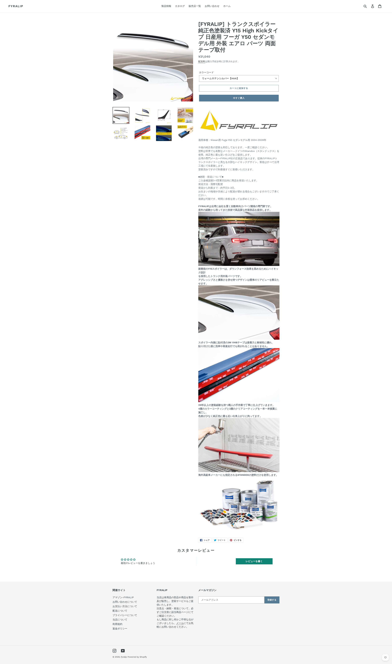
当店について (120, 619)
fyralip (15, 6)
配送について (120, 610)
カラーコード (206, 72)
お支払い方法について (125, 606)
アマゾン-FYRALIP (123, 597)
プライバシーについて (125, 615)
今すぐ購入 (239, 98)
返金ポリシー (120, 628)
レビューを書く (254, 561)
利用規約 (117, 624)
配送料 (201, 61)
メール (180, 623)
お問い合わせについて (125, 601)
